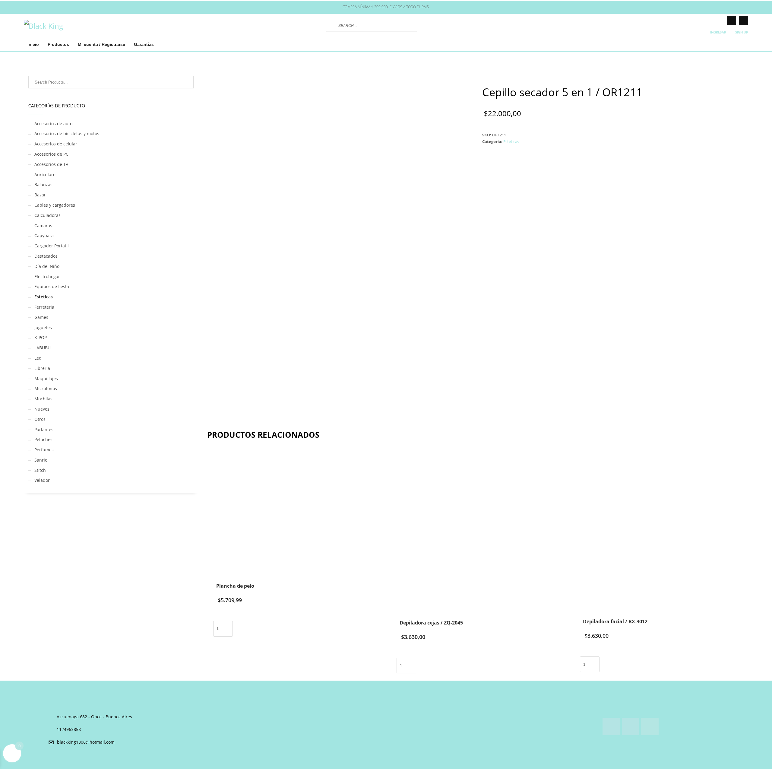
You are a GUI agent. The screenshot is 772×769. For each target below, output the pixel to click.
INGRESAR (718, 32)
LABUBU (42, 348)
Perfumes (44, 450)
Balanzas (43, 184)
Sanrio (40, 460)
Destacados (46, 256)
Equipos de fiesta (51, 286)
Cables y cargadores (54, 205)
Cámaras (43, 225)
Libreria (42, 368)
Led (38, 358)
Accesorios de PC (51, 154)
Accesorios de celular (55, 144)
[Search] (186, 82)
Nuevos (41, 409)
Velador (42, 480)
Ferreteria (44, 307)
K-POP (40, 337)
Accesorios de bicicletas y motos (66, 133)
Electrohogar (47, 276)
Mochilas (43, 399)
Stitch (40, 470)
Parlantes (43, 429)
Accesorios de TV (51, 164)
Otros (40, 419)
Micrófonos (45, 388)
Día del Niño (46, 266)
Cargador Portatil (51, 246)
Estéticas (511, 141)
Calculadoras (47, 215)
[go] (330, 26)
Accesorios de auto (53, 123)
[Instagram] (731, 20)
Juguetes (43, 327)
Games (41, 317)
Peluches (43, 439)
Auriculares (46, 174)
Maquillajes (46, 378)
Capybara (44, 235)
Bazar (40, 195)
